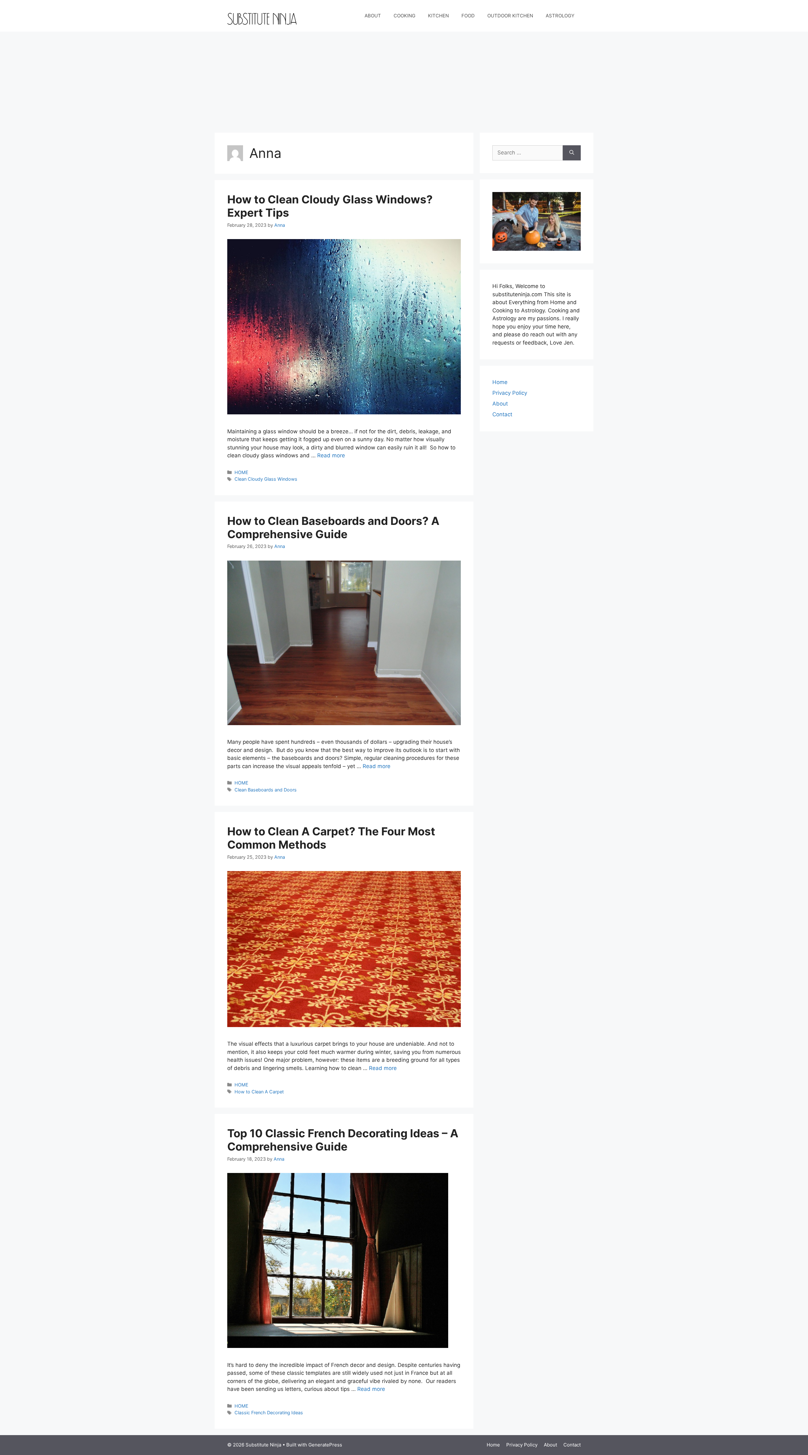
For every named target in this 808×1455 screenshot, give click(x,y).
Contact (502, 414)
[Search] (572, 152)
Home (500, 382)
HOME (241, 472)
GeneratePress (325, 1445)
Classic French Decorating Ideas (269, 1412)
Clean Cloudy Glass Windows (266, 479)
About (500, 403)
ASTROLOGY (560, 16)
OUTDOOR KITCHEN (510, 16)
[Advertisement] (404, 79)
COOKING (404, 16)
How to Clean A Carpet (259, 1091)
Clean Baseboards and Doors (266, 789)
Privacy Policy (509, 393)
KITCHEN (438, 16)
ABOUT (373, 16)
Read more (331, 455)
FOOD (468, 16)
